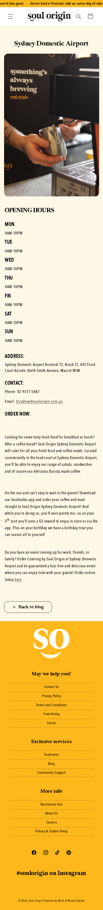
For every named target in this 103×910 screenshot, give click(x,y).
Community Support (51, 773)
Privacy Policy (51, 696)
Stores (51, 723)
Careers (51, 823)
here (18, 580)
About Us (51, 813)
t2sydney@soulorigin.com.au (39, 402)
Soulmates (51, 755)
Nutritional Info (51, 805)
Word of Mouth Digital (71, 900)
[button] (10, 16)
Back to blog (31, 607)
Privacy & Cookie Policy (51, 831)
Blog (51, 764)
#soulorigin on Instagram (51, 873)
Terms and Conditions (51, 705)
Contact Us (51, 687)
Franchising (51, 714)
